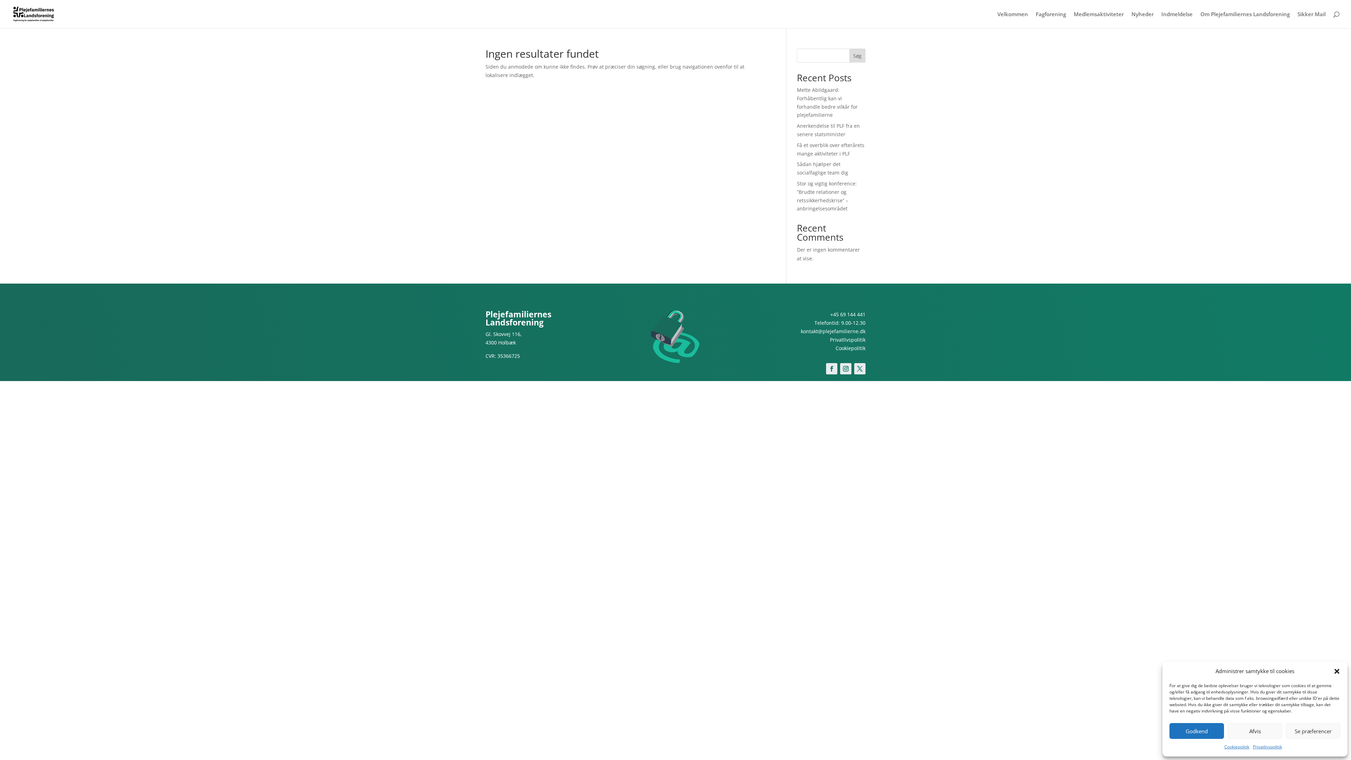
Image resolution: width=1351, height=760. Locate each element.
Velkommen (1012, 15)
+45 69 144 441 (847, 314)
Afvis (1255, 731)
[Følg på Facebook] (831, 368)
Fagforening (1051, 15)
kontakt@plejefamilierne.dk (833, 331)
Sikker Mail (1312, 15)
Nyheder (1142, 15)
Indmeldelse (1177, 15)
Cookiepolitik (1236, 747)
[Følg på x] (859, 368)
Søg (857, 55)
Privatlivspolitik (1267, 747)
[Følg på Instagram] (845, 368)
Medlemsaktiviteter (1099, 15)
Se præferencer (1313, 731)
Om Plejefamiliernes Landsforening (1245, 15)
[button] (1336, 671)
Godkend (1197, 731)
